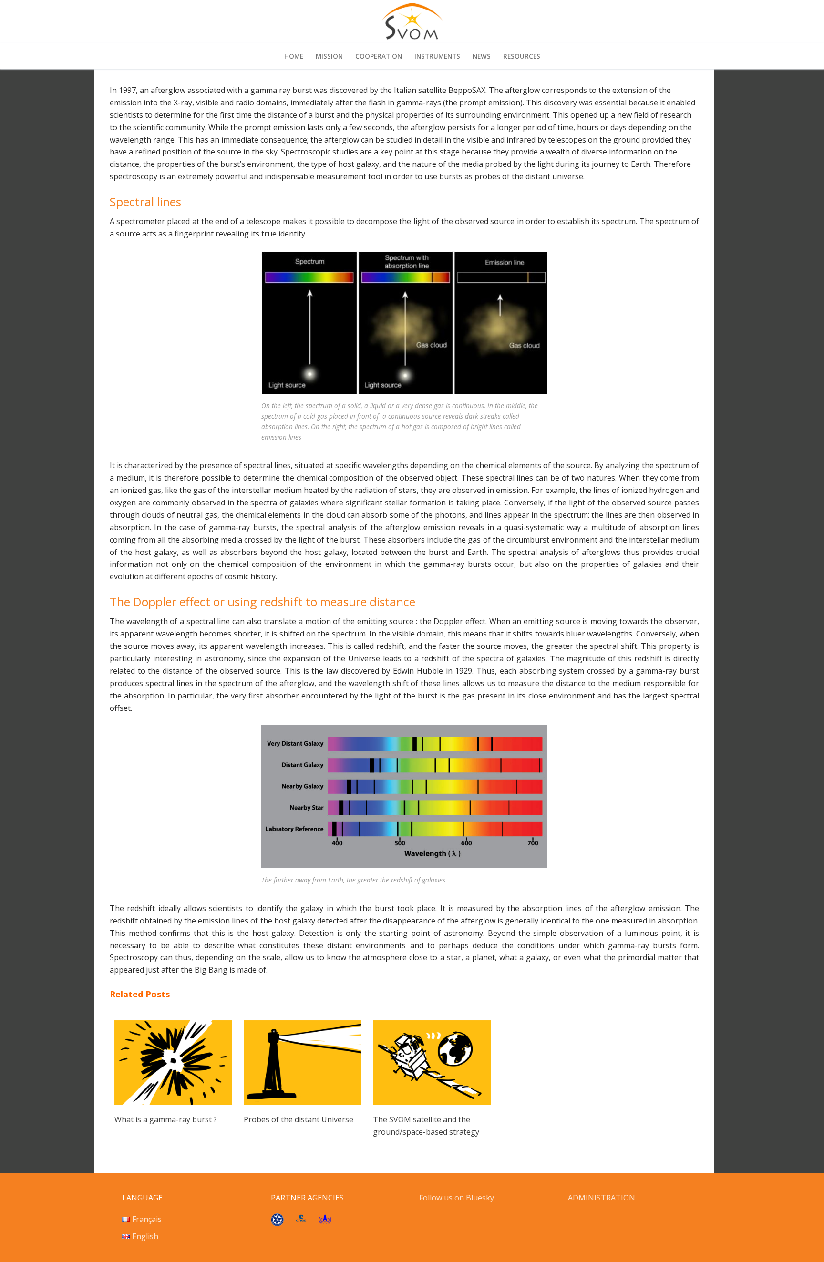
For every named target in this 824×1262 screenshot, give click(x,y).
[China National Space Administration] (325, 1221)
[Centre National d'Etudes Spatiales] (301, 1219)
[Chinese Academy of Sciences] (277, 1223)
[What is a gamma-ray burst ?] (173, 1102)
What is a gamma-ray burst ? (165, 1119)
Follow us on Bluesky (457, 1197)
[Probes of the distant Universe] (302, 1102)
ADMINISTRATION (601, 1197)
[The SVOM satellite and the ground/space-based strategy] (432, 1102)
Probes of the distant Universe (298, 1119)
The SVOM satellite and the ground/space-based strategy (426, 1125)
